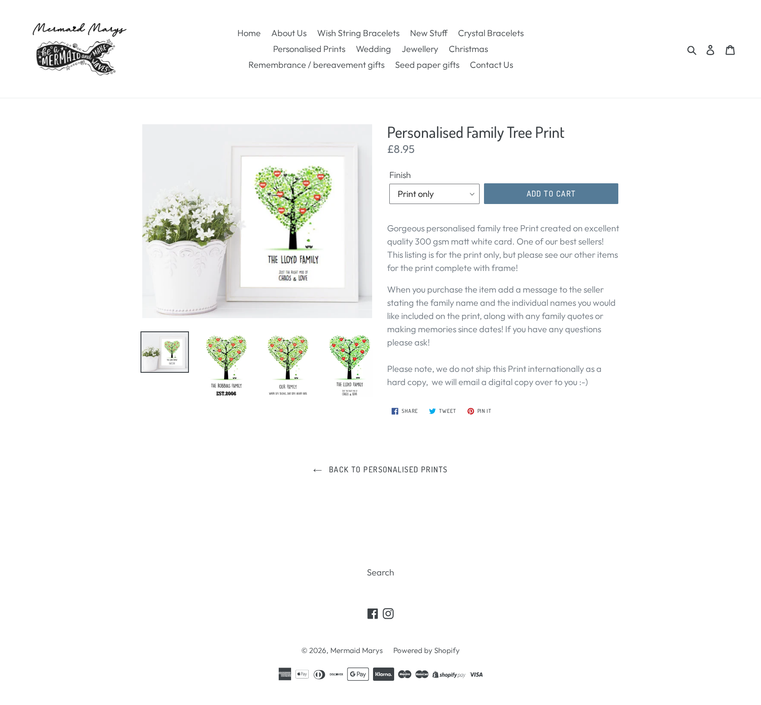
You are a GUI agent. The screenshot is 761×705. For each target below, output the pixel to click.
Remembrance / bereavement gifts (316, 64)
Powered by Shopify (426, 650)
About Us (289, 32)
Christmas (468, 48)
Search (380, 572)
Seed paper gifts (427, 64)
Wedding (373, 48)
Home (249, 32)
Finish (400, 174)
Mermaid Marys (356, 650)
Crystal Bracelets (491, 32)
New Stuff (428, 32)
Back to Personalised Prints (386, 469)
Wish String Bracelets (358, 32)
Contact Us (491, 64)
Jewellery (420, 48)
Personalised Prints (309, 48)
